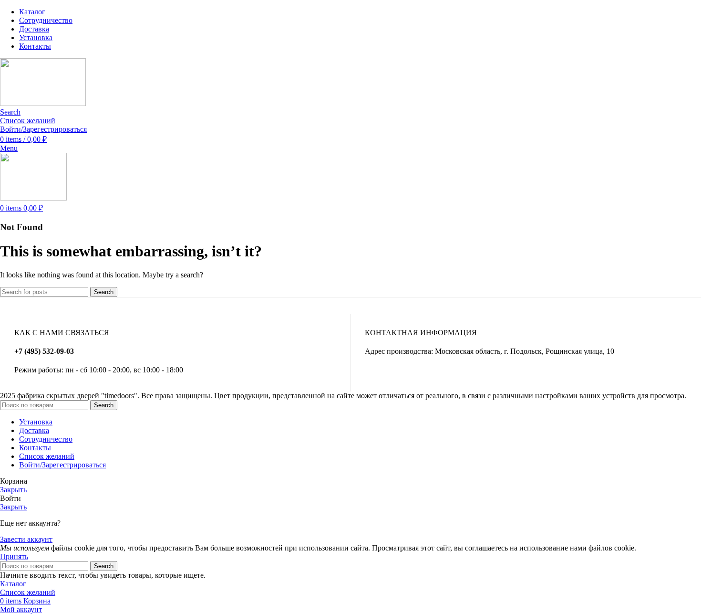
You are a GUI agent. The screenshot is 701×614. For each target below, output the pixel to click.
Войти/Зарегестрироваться (62, 465)
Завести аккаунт (26, 539)
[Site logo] (43, 103)
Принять (14, 556)
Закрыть (13, 490)
